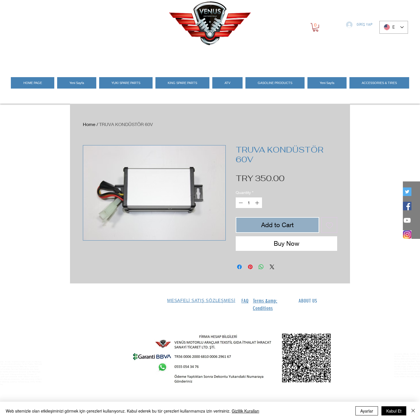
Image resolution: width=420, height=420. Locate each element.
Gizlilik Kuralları (245, 411)
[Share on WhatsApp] (261, 266)
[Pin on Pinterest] (250, 266)
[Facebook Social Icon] (407, 206)
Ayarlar (366, 411)
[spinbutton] (249, 203)
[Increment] (257, 203)
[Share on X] (272, 266)
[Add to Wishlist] (329, 225)
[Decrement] (240, 203)
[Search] (344, 58)
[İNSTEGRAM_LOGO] (407, 234)
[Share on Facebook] (239, 266)
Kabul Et (393, 411)
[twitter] (407, 191)
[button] (316, 27)
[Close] (413, 410)
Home (89, 124)
